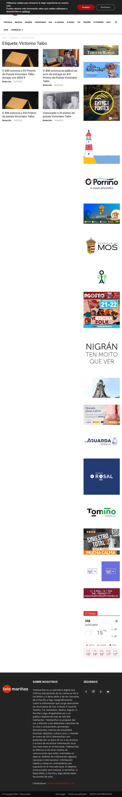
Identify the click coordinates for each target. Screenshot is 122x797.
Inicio (4, 37)
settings (26, 11)
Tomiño (87, 22)
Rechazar (105, 7)
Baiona (18, 22)
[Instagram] (93, 691)
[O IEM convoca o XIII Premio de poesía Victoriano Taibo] (20, 100)
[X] (100, 691)
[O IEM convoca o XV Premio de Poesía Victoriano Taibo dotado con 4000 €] (20, 58)
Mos (108, 22)
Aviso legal (60, 794)
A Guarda (59, 22)
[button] (116, 22)
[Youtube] (108, 691)
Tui (78, 22)
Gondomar (40, 22)
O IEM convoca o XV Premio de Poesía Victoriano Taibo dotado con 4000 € (19, 74)
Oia (50, 22)
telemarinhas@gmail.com (60, 783)
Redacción (6, 81)
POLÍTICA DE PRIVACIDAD (101, 794)
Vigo (6, 30)
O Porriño (98, 22)
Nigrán (28, 22)
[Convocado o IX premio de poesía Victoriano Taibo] (61, 100)
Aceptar (86, 7)
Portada (8, 22)
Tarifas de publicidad (77, 794)
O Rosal (71, 22)
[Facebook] (86, 691)
